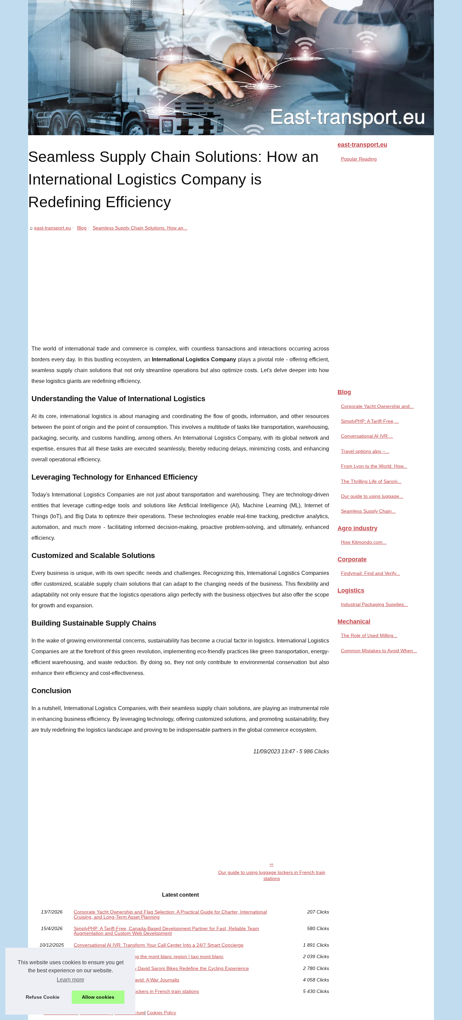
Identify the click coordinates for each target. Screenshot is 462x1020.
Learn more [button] (70, 979)
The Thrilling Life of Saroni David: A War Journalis (126, 979)
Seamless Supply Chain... (368, 511)
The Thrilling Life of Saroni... (371, 481)
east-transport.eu (52, 227)
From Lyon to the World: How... (374, 466)
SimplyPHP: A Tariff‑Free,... (370, 421)
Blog (82, 227)
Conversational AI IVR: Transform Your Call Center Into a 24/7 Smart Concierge (159, 945)
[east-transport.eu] (231, 67)
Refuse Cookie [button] (43, 997)
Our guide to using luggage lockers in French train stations (271, 875)
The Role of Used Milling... (369, 635)
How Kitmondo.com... (364, 542)
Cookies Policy (161, 1012)
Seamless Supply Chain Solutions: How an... (140, 227)
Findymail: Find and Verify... (370, 573)
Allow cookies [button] (98, 997)
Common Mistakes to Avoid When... (379, 650)
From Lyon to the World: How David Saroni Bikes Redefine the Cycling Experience (161, 968)
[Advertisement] (180, 282)
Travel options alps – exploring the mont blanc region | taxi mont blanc (149, 956)
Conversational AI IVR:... (367, 436)
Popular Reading (359, 159)
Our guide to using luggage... (372, 496)
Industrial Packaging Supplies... (374, 604)
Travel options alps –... (365, 451)
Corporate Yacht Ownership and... (377, 406)
